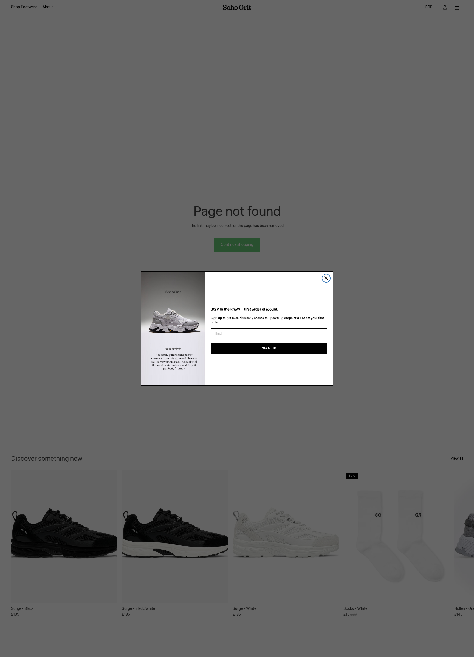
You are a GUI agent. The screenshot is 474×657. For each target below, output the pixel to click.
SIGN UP (269, 348)
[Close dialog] (326, 278)
